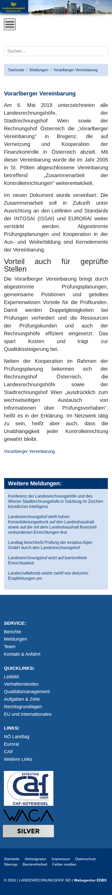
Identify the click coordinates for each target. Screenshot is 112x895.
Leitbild (11, 676)
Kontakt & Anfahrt (22, 654)
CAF (8, 751)
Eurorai (11, 744)
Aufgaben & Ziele (22, 699)
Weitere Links (18, 759)
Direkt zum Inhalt (23, 34)
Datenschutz (85, 859)
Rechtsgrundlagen (23, 706)
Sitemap (10, 864)
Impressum (61, 859)
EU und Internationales (28, 714)
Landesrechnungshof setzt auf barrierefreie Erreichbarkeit (47, 560)
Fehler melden (64, 864)
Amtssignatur (35, 859)
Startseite (12, 859)
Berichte (12, 631)
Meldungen (15, 639)
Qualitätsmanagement (27, 691)
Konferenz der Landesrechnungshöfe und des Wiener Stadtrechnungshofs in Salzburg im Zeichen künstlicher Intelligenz (55, 501)
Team (9, 646)
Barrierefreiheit (35, 864)
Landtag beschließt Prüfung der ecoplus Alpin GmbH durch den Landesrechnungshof (50, 545)
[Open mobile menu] (10, 24)
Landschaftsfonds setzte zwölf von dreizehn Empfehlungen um (48, 576)
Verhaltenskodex (21, 684)
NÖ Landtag (16, 736)
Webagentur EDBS (90, 880)
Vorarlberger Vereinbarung (29, 451)
